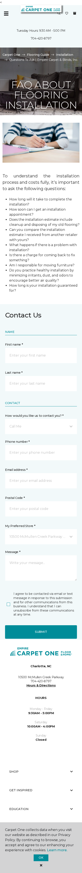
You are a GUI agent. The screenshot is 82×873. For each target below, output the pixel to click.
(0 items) (74, 13)
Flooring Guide (38, 55)
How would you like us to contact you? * (34, 415)
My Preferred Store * (20, 525)
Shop (14, 772)
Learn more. (57, 850)
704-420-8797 (41, 38)
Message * (12, 551)
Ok (41, 857)
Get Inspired (20, 790)
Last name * (13, 372)
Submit (41, 632)
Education (19, 809)
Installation (64, 55)
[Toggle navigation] (6, 13)
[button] (59, 13)
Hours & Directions (41, 685)
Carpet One (11, 55)
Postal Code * (15, 497)
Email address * (16, 469)
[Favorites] (67, 13)
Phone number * (17, 441)
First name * (14, 344)
